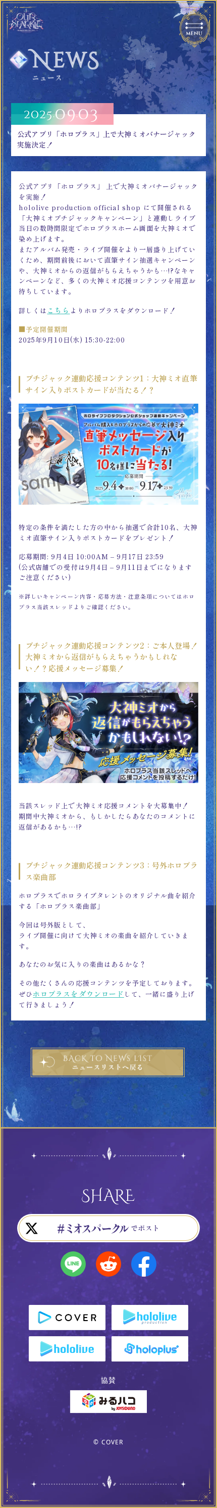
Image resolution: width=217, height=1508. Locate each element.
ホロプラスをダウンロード (78, 994)
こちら (58, 310)
